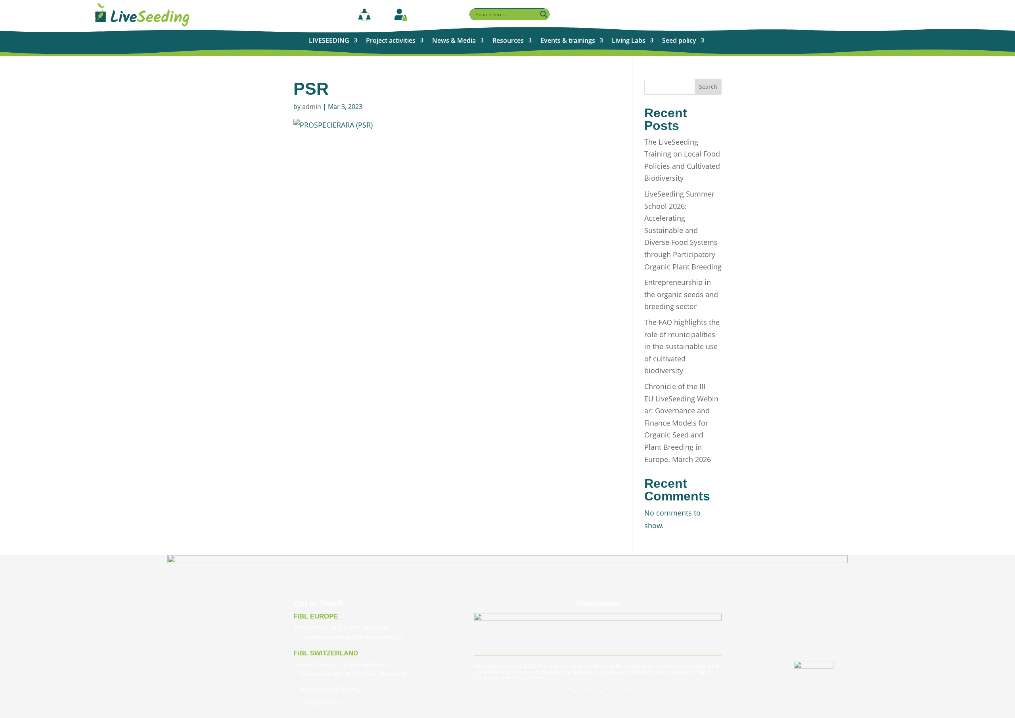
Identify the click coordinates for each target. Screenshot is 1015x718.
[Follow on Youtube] (626, 696)
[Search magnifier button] (543, 14)
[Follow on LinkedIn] (607, 696)
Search (708, 86)
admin (311, 106)
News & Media (454, 41)
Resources (508, 41)
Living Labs (628, 41)
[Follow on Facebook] (569, 696)
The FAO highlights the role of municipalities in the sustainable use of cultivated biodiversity (682, 346)
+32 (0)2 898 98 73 (323, 702)
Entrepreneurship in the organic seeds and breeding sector (681, 294)
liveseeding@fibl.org (330, 689)
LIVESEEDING (329, 41)
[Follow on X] (588, 696)
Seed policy (679, 41)
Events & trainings (567, 41)
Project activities (391, 41)
